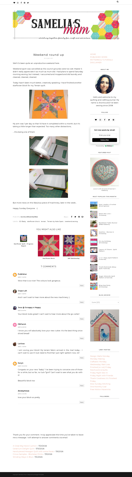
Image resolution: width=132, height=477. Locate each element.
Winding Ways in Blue (23, 457)
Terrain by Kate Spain (55, 221)
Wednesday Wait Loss (100, 364)
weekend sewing (71, 221)
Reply (81, 285)
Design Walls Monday (100, 356)
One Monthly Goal (98, 387)
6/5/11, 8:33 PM (22, 327)
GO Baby (22, 221)
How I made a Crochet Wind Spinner (107, 205)
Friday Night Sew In (99, 373)
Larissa (21, 344)
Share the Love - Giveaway (105, 214)
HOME (93, 54)
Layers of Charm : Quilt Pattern (108, 250)
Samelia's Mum (23, 474)
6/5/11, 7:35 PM (22, 293)
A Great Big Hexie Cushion (25, 446)
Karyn (20, 363)
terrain (43, 221)
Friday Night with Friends (101, 376)
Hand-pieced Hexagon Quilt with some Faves (33, 451)
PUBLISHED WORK (98, 57)
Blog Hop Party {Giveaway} (104, 286)
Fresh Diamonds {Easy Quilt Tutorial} (107, 267)
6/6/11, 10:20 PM (22, 366)
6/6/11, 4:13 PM (22, 346)
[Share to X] (75, 216)
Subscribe (104, 140)
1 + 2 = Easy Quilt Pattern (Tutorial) (108, 258)
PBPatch (22, 324)
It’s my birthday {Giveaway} (105, 241)
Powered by (100, 146)
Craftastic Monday (98, 362)
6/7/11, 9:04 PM (22, 394)
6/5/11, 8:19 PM (22, 310)
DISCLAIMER (96, 63)
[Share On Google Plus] (82, 216)
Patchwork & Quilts (99, 370)
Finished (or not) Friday (100, 367)
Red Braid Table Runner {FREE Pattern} (108, 223)
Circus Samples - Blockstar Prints (28, 454)
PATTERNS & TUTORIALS (101, 60)
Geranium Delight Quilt (23, 449)
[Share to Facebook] (71, 216)
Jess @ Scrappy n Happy (29, 307)
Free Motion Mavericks (100, 389)
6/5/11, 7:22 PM (22, 277)
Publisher (22, 274)
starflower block (33, 221)
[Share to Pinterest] (79, 216)
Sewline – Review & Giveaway (106, 232)
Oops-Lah (22, 291)
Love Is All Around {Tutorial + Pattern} (104, 189)
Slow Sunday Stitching (100, 384)
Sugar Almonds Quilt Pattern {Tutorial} (107, 276)
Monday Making (97, 359)
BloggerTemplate (39, 474)
